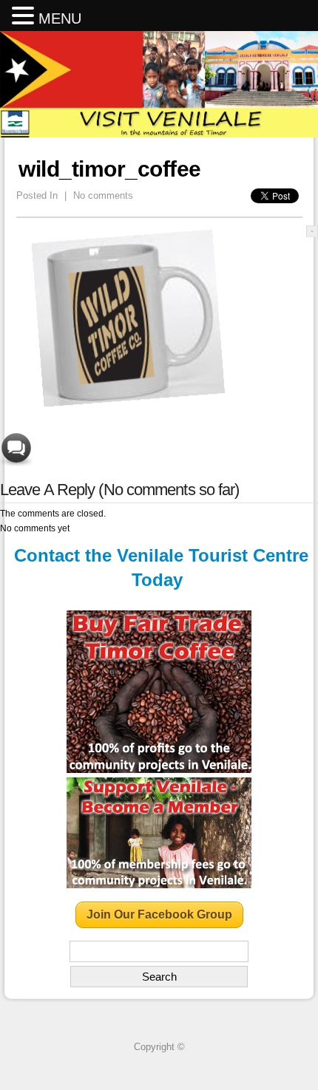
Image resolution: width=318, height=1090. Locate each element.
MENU (59, 18)
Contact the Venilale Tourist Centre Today (161, 567)
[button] (25, 16)
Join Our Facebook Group (159, 914)
